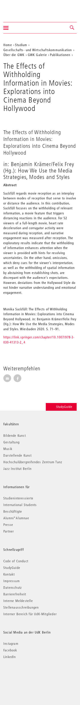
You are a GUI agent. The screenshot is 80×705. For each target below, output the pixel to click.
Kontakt (9, 574)
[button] (72, 27)
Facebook (10, 650)
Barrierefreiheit (14, 594)
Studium (21, 45)
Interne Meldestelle (18, 600)
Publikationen (60, 54)
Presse (8, 524)
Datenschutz (12, 587)
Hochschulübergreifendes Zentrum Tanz (32, 462)
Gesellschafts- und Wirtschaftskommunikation (37, 50)
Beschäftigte (12, 511)
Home (7, 45)
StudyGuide (64, 407)
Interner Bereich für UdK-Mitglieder (30, 614)
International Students (20, 504)
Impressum (11, 581)
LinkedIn (9, 656)
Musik (7, 448)
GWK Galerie (37, 54)
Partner (8, 531)
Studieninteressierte (18, 498)
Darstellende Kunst (17, 455)
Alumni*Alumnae (16, 518)
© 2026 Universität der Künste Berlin (26, 675)
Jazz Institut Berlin (17, 468)
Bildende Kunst (14, 435)
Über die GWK (13, 54)
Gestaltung (11, 442)
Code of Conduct (15, 561)
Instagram (10, 643)
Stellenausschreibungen (21, 607)
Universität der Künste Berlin (20, 8)
